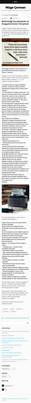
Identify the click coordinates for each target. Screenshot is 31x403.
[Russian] (22, 318)
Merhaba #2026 (6, 350)
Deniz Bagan (19, 79)
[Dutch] (7, 318)
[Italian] (18, 318)
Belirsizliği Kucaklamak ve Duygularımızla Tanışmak (15, 22)
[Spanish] (25, 318)
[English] (10, 318)
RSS (6, 389)
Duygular (12, 309)
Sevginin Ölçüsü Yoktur (7, 347)
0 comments (15, 18)
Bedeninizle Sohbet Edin (8, 335)
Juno (16, 217)
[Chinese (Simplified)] (4, 318)
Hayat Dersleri (19, 309)
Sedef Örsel (13, 311)
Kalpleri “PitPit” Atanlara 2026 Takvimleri (12, 353)
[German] (15, 318)
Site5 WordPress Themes (12, 398)
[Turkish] (27, 318)
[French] (12, 318)
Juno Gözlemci (6, 311)
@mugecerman (9, 385)
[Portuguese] (20, 318)
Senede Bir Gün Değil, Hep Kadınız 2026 (11, 345)
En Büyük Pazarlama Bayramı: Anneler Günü (13, 338)
